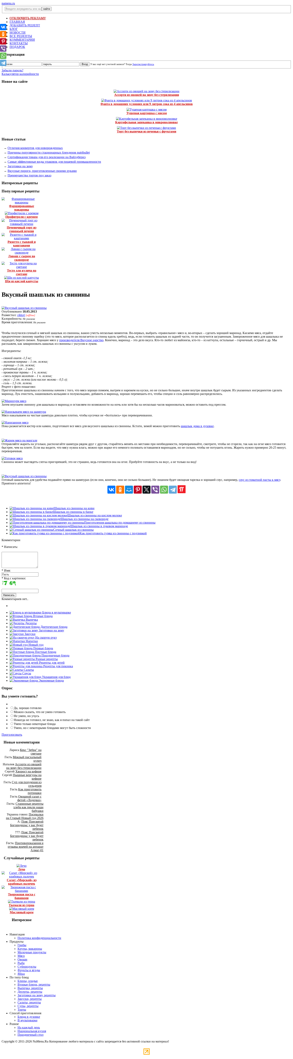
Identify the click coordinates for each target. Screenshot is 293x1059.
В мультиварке (27, 1020)
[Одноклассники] (120, 490)
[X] (146, 490)
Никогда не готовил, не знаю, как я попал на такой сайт (52, 720)
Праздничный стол (30, 1034)
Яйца (21, 973)
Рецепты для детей (51, 662)
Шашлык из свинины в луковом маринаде (99, 526)
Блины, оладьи (28, 981)
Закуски (29, 634)
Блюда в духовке (29, 1016)
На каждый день (29, 1027)
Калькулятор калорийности (20, 74)
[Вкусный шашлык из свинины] (24, 308)
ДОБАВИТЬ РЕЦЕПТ (25, 25)
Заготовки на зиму (20, 166)
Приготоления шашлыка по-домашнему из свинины (119, 522)
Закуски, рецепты (30, 999)
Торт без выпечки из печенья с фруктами (146, 131)
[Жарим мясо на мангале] (19, 440)
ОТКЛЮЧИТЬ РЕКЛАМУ (28, 18)
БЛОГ (14, 29)
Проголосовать (12, 734)
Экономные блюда (51, 680)
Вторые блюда (42, 616)
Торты (22, 1009)
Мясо (21, 956)
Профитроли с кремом (21, 216)
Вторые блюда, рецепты (34, 984)
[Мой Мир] (129, 490)
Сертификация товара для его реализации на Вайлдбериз (47, 157)
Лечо (21, 869)
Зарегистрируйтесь (143, 64)
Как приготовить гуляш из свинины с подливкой (113, 533)
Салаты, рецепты (29, 1002)
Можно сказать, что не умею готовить (40, 712)
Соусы (26, 673)
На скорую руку (45, 637)
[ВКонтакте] (111, 490)
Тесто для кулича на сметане (21, 272)
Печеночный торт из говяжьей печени (21, 229)
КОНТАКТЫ (19, 43)
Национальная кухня (32, 1031)
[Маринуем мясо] (14, 401)
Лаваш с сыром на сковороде (21, 257)
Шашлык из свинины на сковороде (84, 519)
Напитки (31, 641)
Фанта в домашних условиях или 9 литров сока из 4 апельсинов (146, 104)
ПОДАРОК (17, 47)
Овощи (22, 959)
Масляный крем (21, 912)
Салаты (28, 669)
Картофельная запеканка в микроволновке (146, 122)
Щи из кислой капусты (21, 281)
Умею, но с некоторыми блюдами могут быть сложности (52, 728)
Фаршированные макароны (21, 207)
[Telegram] (173, 490)
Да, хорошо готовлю (27, 708)
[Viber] (155, 490)
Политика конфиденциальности (39, 938)
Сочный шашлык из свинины (73, 529)
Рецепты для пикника (57, 666)
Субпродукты (27, 966)
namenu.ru (8, 3)
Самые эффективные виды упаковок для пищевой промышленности (54, 161)
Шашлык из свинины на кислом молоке (94, 515)
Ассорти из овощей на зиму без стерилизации (146, 94)
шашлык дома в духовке (197, 426)
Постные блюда (45, 652)
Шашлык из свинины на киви (74, 508)
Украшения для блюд (56, 677)
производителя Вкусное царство (81, 340)
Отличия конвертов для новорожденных (35, 148)
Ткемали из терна (21, 905)
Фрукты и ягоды (29, 970)
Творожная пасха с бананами (21, 896)
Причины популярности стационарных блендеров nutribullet (49, 152)
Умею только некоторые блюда (35, 724)
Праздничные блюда (55, 655)
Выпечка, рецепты (30, 988)
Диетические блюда (53, 626)
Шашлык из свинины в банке (73, 511)
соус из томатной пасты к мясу (259, 479)
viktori (21, 315)
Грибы (22, 945)
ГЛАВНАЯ (17, 21)
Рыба (21, 963)
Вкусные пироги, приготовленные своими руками (42, 170)
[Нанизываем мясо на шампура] (24, 411)
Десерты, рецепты (30, 991)
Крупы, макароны (30, 948)
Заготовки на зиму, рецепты (37, 995)
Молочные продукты (32, 952)
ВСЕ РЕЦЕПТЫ (21, 36)
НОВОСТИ (18, 32)
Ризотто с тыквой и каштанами (22, 243)
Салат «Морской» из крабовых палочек (21, 881)
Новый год (35, 644)
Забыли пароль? (12, 70)
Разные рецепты (46, 659)
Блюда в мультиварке (56, 612)
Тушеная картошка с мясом (146, 113)
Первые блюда (42, 648)
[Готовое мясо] (12, 458)
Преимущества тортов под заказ (29, 175)
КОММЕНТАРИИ (22, 39)
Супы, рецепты (28, 1006)
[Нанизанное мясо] (15, 422)
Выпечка (31, 619)
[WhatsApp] (164, 490)
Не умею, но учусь (26, 716)
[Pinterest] (138, 490)
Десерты (30, 623)
